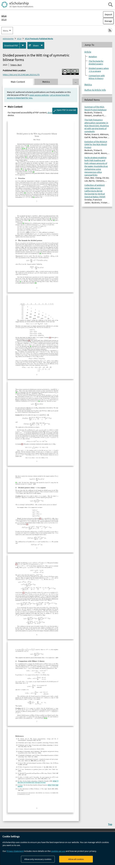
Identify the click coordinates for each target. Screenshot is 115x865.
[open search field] (110, 4)
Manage (107, 21)
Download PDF (11, 45)
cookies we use (58, 851)
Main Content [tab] (18, 81)
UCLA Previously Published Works (39, 38)
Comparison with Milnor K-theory (97, 77)
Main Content (15, 106)
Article (87, 51)
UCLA (3, 19)
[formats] (23, 45)
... (75, 81)
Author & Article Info (95, 89)
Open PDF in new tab (66, 110)
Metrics (88, 84)
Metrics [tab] (46, 81)
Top (110, 824)
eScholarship (8, 38)
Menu (5, 30)
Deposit (108, 14)
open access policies (39, 95)
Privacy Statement (15, 851)
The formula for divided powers (96, 62)
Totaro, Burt (16, 64)
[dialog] (57, 848)
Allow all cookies (76, 859)
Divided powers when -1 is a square (99, 69)
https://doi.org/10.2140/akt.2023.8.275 (21, 74)
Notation (93, 56)
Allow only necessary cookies (37, 859)
